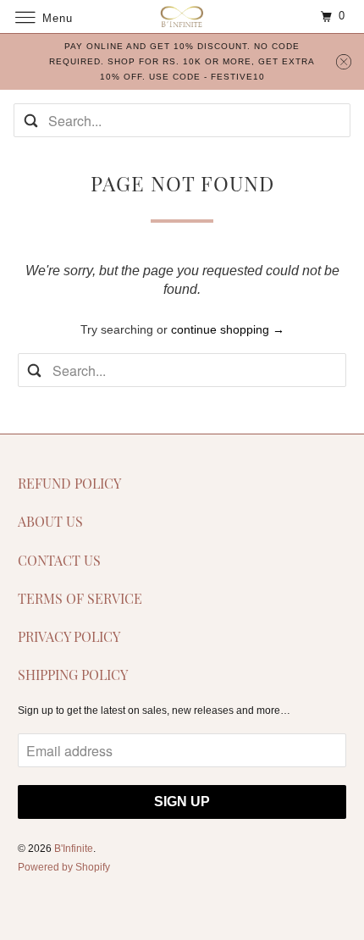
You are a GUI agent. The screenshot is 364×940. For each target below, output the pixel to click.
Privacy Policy (69, 636)
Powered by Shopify (64, 867)
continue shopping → (227, 329)
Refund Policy (69, 483)
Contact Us (59, 560)
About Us (50, 521)
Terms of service (80, 598)
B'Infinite (73, 848)
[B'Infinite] (182, 16)
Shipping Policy (73, 674)
